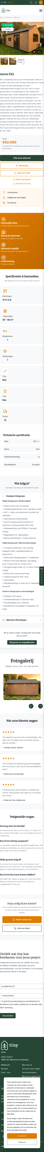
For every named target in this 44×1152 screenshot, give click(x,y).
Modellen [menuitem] (5, 1065)
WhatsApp (23, 165)
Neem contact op (23, 919)
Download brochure (23, 184)
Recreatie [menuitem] (27, 1065)
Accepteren (22, 1136)
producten (8, 17)
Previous (31, 706)
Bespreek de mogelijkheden (22, 642)
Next (40, 706)
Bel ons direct (24, 928)
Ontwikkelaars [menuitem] (29, 1072)
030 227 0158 (23, 173)
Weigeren (22, 1142)
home (2, 17)
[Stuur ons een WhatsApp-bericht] (36, 2)
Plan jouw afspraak (22, 158)
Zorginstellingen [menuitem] (31, 1069)
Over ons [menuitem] (5, 1072)
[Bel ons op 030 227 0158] (31, 2)
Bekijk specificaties (23, 179)
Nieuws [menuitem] (4, 1069)
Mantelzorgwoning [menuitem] (31, 1076)
